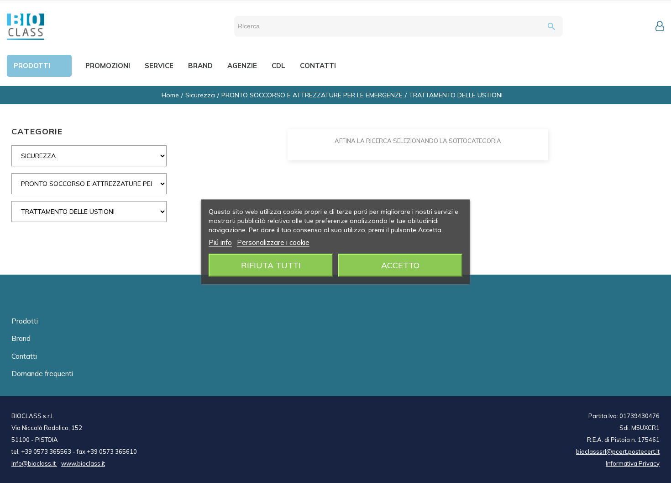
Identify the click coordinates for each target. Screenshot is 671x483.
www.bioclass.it (83, 463)
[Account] (659, 26)
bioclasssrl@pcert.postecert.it (618, 451)
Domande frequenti (42, 373)
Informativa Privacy (633, 463)
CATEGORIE (37, 131)
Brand (21, 338)
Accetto (400, 265)
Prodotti (24, 321)
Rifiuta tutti (271, 265)
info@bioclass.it (34, 463)
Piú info (220, 242)
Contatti (24, 356)
